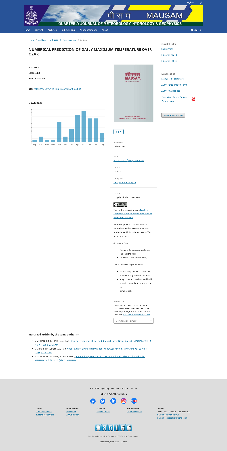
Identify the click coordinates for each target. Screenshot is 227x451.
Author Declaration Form (174, 84)
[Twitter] (103, 403)
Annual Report (72, 415)
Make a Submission (173, 115)
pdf (119, 131)
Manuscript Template (172, 78)
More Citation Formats (126, 320)
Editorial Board (169, 54)
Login (200, 2)
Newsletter (71, 412)
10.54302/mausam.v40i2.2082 (136, 314)
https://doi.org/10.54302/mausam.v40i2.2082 (57, 88)
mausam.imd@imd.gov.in (168, 415)
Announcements (88, 29)
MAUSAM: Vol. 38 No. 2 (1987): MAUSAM (55, 360)
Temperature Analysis (125, 182)
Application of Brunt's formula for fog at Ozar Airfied (94, 348)
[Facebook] (93, 403)
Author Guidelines (171, 90)
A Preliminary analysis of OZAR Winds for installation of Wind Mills (110, 356)
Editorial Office (169, 60)
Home (27, 29)
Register (190, 2)
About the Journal (44, 412)
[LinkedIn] (113, 403)
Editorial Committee (45, 415)
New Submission (134, 412)
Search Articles (103, 412)
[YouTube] (134, 403)
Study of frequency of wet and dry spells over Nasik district (101, 340)
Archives (52, 29)
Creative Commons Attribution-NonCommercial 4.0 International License (133, 214)
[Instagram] (123, 403)
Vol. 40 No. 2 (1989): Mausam (63, 40)
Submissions (68, 29)
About (105, 29)
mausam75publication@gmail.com (172, 418)
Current (39, 29)
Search (197, 29)
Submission (167, 48)
